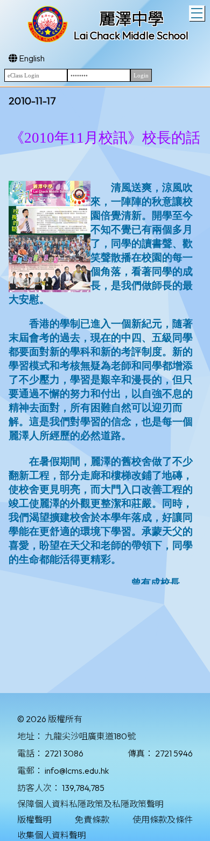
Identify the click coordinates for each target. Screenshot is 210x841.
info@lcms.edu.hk (77, 770)
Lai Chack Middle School (131, 35)
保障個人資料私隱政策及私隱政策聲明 (90, 803)
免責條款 (92, 819)
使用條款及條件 (162, 819)
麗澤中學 (131, 19)
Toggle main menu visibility (197, 13)
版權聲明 (34, 819)
